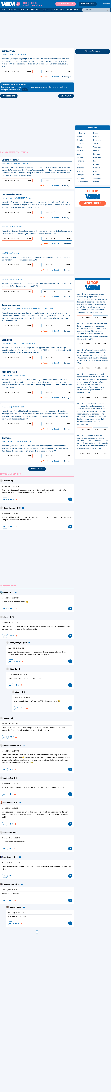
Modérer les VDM (87, 4)
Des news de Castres (12, 195)
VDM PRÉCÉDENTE (9, 96)
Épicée (21, 10)
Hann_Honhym (9, 508)
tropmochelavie (9, 746)
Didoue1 (13, 907)
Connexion (106, 4)
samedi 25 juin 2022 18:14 (10, 513)
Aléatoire (12, 10)
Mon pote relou (9, 372)
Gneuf (6, 593)
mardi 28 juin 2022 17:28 (16, 913)
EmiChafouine (9, 884)
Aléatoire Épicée (34, 10)
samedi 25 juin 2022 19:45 (10, 486)
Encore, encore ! (37, 469)
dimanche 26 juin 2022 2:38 (11, 838)
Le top (45, 10)
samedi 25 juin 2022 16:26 (10, 598)
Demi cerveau (8, 51)
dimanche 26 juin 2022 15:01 (23, 697)
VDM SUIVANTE (66, 96)
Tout (3, 10)
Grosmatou (8, 803)
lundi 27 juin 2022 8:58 (9, 890)
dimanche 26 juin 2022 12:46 (17, 674)
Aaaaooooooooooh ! (12, 305)
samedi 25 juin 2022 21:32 (10, 808)
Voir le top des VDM (92, 203)
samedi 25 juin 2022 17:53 (10, 623)
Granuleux (7, 340)
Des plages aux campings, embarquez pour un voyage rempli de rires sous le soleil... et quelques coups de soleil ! (34, 87)
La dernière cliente (11, 160)
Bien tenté (6, 438)
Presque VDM (72, 10)
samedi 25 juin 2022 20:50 (10, 783)
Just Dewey (8, 857)
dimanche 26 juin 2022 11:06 (11, 863)
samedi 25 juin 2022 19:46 (10, 751)
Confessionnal (57, 10)
